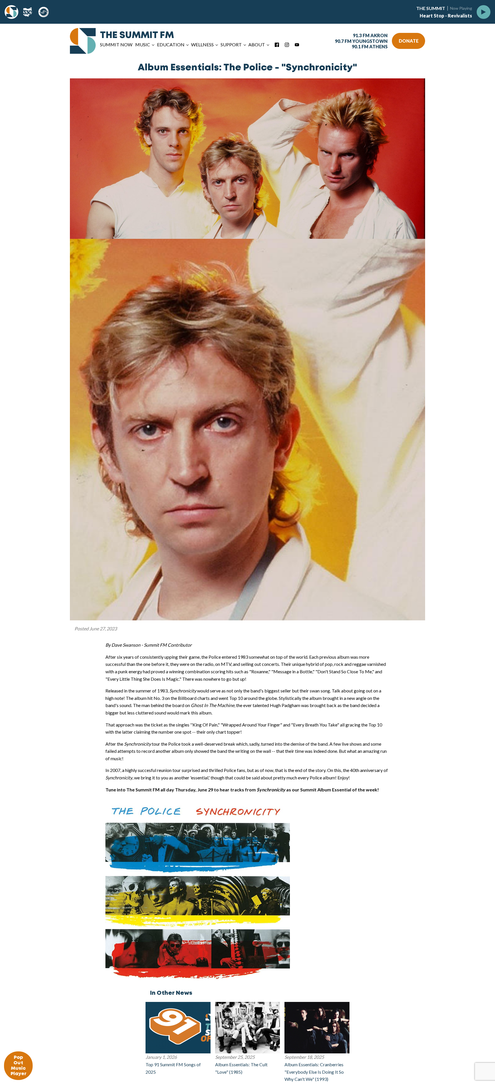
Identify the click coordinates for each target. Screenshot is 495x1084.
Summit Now (116, 44)
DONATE (409, 40)
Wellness (202, 44)
